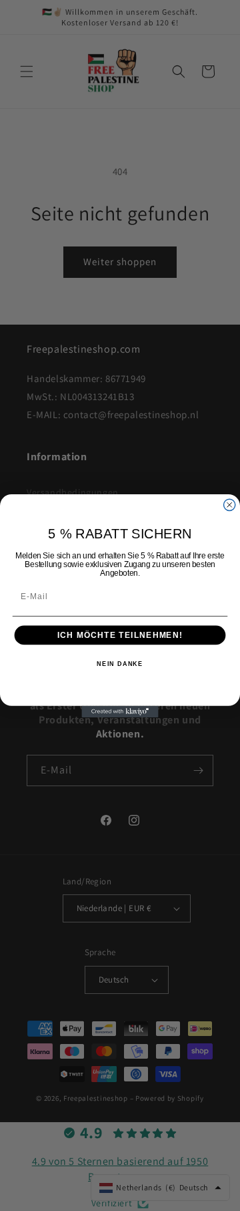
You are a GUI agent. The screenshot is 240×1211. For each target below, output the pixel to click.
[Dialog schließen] (229, 504)
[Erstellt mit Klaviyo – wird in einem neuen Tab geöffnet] (119, 711)
